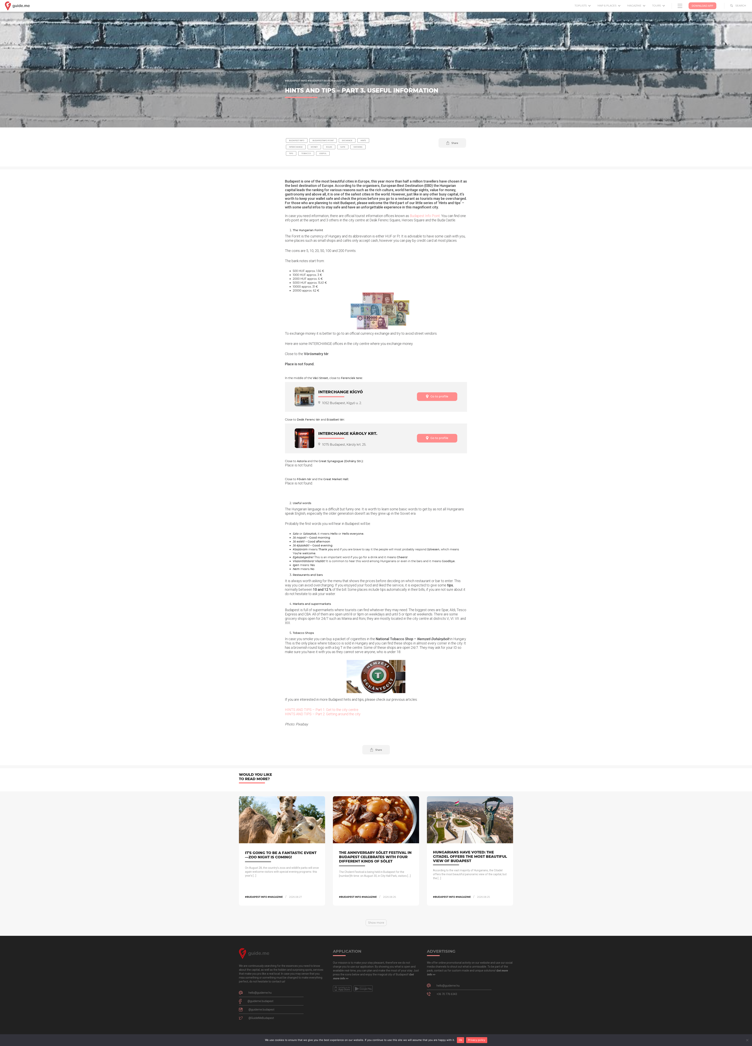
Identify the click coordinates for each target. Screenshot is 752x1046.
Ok (460, 1039)
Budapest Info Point (425, 216)
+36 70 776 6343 (447, 994)
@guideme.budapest (260, 1001)
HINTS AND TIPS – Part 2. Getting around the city (323, 714)
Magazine (634, 5)
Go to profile (439, 396)
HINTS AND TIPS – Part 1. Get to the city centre (321, 710)
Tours (657, 5)
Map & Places (607, 5)
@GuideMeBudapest (261, 1018)
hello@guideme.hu (260, 992)
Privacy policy (476, 1039)
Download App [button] (702, 5)
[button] (452, 143)
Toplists (581, 5)
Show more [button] (376, 922)
